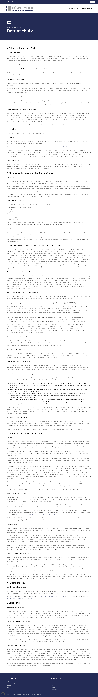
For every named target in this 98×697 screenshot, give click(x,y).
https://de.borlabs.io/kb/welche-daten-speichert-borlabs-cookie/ (35, 514)
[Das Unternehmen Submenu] (94, 8)
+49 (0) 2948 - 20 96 (8, 2)
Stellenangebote (54, 683)
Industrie (9, 680)
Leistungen (72, 8)
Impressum (53, 687)
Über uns (52, 680)
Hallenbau (9, 682)
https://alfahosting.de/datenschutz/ (56, 147)
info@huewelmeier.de (19, 2)
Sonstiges (9, 687)
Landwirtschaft (11, 683)
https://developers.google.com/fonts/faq (52, 596)
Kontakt (93, 1)
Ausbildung (53, 682)
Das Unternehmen (87, 8)
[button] (3, 694)
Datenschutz (53, 689)
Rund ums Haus (11, 685)
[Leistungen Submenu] (77, 8)
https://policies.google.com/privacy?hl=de (19, 598)
